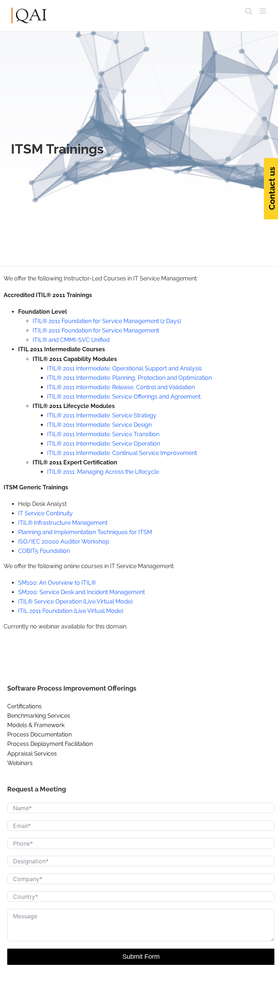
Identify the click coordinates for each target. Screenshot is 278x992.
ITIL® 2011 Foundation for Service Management (96, 330)
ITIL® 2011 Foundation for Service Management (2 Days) (107, 321)
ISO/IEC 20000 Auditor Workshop (63, 541)
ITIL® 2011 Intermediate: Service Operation (103, 443)
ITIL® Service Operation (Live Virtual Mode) (75, 601)
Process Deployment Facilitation (50, 743)
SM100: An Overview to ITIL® (57, 582)
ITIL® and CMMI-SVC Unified (71, 339)
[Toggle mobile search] (248, 11)
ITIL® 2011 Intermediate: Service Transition (103, 434)
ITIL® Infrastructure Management (63, 522)
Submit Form (141, 956)
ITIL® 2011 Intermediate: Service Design (99, 424)
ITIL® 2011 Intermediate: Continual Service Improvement (122, 453)
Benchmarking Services (38, 715)
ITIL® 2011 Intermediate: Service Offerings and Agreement (124, 396)
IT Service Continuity (45, 513)
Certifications (24, 706)
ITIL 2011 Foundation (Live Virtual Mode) (70, 610)
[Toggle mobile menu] (263, 11)
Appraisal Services (32, 753)
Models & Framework (35, 725)
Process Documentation (39, 734)
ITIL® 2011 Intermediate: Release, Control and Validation (121, 387)
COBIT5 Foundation (44, 550)
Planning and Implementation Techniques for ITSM (85, 532)
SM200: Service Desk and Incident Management (81, 592)
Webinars (20, 763)
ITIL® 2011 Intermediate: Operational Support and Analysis (124, 368)
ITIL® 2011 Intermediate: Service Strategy (101, 415)
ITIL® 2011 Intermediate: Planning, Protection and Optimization (129, 377)
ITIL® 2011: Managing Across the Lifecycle (103, 471)
